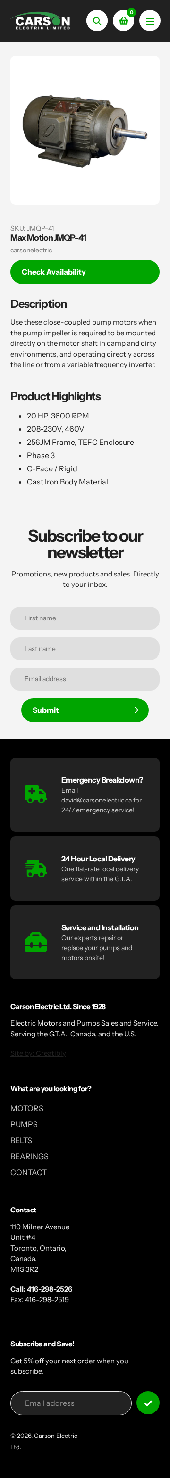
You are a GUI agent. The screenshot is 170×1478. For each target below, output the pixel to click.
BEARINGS (29, 1156)
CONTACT (28, 1172)
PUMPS (24, 1124)
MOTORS (26, 1108)
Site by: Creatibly (38, 1053)
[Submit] (148, 1402)
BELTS (21, 1140)
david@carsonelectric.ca (96, 800)
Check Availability (54, 271)
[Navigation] (150, 20)
